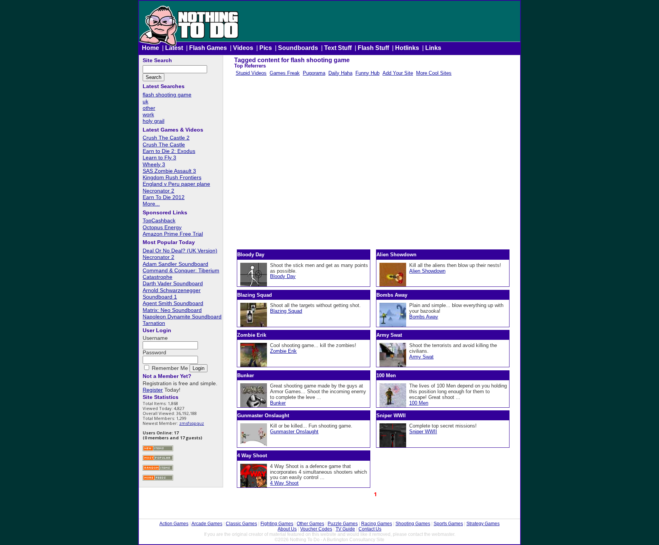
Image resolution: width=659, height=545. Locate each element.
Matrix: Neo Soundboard (172, 310)
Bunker (278, 403)
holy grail (153, 121)
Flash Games (208, 48)
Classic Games (241, 523)
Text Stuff (338, 48)
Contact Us (369, 529)
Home (150, 48)
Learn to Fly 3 (159, 157)
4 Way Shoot (284, 483)
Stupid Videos (251, 73)
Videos (243, 48)
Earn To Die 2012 (164, 197)
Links (433, 48)
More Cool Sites (434, 73)
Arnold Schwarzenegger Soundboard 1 (172, 293)
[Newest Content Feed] (158, 450)
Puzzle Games (343, 523)
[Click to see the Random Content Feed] (158, 469)
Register (153, 390)
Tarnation (154, 323)
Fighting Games (276, 523)
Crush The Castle (164, 144)
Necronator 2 (158, 191)
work (148, 114)
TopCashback (159, 220)
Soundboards (298, 48)
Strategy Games (483, 523)
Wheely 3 (154, 164)
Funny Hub (367, 73)
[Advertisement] (374, 164)
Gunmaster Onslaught (294, 431)
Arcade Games (206, 523)
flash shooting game (167, 95)
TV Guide (345, 529)
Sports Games (448, 523)
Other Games (310, 523)
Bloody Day (283, 276)
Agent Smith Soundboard (173, 303)
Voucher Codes (316, 529)
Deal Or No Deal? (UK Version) (180, 251)
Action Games (173, 523)
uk (145, 101)
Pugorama (314, 73)
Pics (265, 48)
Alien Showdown (427, 271)
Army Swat (421, 357)
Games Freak (285, 73)
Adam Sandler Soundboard (175, 264)
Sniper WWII (423, 431)
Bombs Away (423, 317)
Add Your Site (398, 73)
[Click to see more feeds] (158, 479)
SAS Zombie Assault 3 (169, 171)
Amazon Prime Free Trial (173, 234)
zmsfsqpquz (191, 423)
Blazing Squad (286, 311)
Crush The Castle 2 (166, 138)
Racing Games (376, 523)
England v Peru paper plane (176, 184)
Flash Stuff (373, 48)
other (149, 108)
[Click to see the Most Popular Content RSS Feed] (158, 460)
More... (151, 204)
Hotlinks (407, 48)
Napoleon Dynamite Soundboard (182, 316)
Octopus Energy (162, 227)
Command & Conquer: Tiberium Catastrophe (181, 273)
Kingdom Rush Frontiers (172, 177)
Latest (174, 48)
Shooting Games (412, 523)
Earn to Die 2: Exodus (169, 151)
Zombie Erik (283, 351)
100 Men (418, 403)
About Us (287, 529)
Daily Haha (340, 73)
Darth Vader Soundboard (173, 283)
